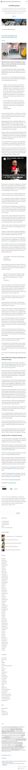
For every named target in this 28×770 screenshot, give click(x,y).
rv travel (12, 743)
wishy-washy (13, 467)
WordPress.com (5, 714)
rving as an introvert (10, 741)
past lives (12, 738)
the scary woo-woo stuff (6, 695)
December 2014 (5, 623)
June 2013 (3, 649)
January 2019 (4, 591)
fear (17, 731)
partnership (18, 501)
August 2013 (4, 646)
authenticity (22, 726)
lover (2, 737)
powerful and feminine (18, 738)
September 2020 (5, 575)
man (7, 212)
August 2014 (4, 629)
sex (17, 745)
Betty (6, 539)
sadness (9, 745)
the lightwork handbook (6, 694)
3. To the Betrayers (5, 521)
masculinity (6, 501)
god (24, 732)
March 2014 (4, 637)
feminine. (12, 410)
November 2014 (5, 624)
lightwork (11, 735)
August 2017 (4, 598)
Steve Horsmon (5, 747)
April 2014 (3, 635)
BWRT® (3, 662)
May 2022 (3, 566)
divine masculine (5, 500)
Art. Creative (4, 659)
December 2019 (5, 577)
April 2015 (3, 616)
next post (9, 473)
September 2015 (5, 609)
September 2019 (5, 582)
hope (8, 733)
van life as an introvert (18, 748)
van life (11, 748)
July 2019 (3, 585)
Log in (3, 709)
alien (2, 726)
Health (3, 670)
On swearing (4, 681)
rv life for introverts (18, 742)
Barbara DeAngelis (9, 498)
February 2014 (4, 638)
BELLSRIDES (7, 549)
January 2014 (4, 640)
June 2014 (3, 632)
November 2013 (5, 643)
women (21, 503)
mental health (21, 737)
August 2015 (4, 610)
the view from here (5, 697)
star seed (24, 746)
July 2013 (3, 648)
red (4, 739)
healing (5, 733)
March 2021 (4, 571)
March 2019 (4, 588)
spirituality (19, 746)
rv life (16, 741)
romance (12, 503)
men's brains (13, 501)
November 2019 (5, 579)
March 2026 (4, 560)
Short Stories (4, 692)
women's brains (5, 504)
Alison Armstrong (7, 259)
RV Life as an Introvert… (13, 539)
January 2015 (4, 621)
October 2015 (4, 607)
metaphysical (6, 738)
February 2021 (4, 572)
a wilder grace (14, 6)
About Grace (4, 657)
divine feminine (22, 498)
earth (15, 731)
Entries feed (4, 711)
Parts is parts (4, 683)
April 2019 (3, 586)
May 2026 (3, 558)
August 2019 (4, 583)
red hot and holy (11, 740)
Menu (14, 16)
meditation (7, 737)
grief (3, 733)
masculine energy (7, 448)
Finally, (3, 526)
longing (19, 735)
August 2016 (4, 601)
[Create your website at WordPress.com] (14, 1)
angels (12, 726)
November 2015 (5, 605)
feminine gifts (11, 500)
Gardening (4, 668)
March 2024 (4, 563)
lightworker (15, 735)
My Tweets (4, 758)
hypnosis (23, 733)
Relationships (14, 496)
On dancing (4, 679)
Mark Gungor (4, 121)
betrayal (3, 728)
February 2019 (4, 590)
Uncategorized (4, 700)
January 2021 (4, 574)
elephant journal (12, 482)
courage (20, 728)
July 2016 (3, 602)
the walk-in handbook (6, 698)
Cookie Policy (4, 764)
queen (3, 739)
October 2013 (4, 645)
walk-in (20, 749)
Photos (3, 684)
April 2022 (3, 568)
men (9, 501)
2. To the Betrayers (5, 522)
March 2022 (4, 569)
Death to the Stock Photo (15, 479)
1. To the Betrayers (5, 524)
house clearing (13, 733)
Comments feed (5, 712)
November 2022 (5, 564)
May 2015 (3, 615)
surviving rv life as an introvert (17, 747)
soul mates (4, 746)
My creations (4, 678)
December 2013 (5, 642)
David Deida (13, 240)
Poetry (3, 686)
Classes (3, 664)
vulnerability (17, 503)
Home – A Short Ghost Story (7, 527)
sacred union (4, 744)
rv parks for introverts (6, 743)
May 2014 (3, 634)
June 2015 (3, 613)
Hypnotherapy (4, 672)
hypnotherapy (5, 735)
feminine (21, 731)
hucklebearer (18, 733)
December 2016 (5, 599)
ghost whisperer (19, 732)
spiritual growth (11, 746)
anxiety (18, 726)
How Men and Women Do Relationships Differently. (9, 36)
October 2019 (4, 580)
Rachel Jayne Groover (10, 364)
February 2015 (4, 620)
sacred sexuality (18, 743)
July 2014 (3, 631)
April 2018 (3, 596)
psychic (24, 738)
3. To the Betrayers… (9, 536)
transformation (5, 748)
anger (15, 726)
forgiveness (4, 732)
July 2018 (3, 594)
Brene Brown (13, 728)
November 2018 (5, 593)
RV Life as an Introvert (6, 689)
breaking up (7, 728)
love (19, 500)
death (8, 729)
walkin (23, 750)
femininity (16, 500)
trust (9, 748)
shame (20, 745)
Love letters (4, 675)
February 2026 (4, 561)
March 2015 (4, 618)
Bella (3, 661)
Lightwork (3, 673)
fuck (2, 667)
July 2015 (3, 612)
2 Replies (3, 40)
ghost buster (10, 732)
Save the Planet (5, 690)
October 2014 (4, 626)
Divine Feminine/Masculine (7, 665)
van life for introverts (6, 749)
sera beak (13, 744)
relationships (7, 503)
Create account (5, 708)
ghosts (14, 732)
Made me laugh (5, 676)
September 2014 (5, 627)
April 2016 (3, 604)
